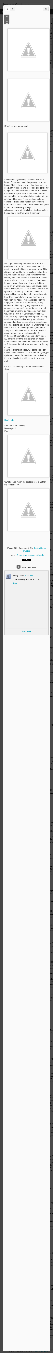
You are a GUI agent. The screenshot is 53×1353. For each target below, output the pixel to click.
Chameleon (22, 555)
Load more (26, 631)
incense (31, 555)
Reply (14, 583)
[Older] (12, 9)
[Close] (46, 9)
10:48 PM (29, 575)
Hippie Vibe (9, 420)
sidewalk (40, 555)
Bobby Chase (18, 575)
